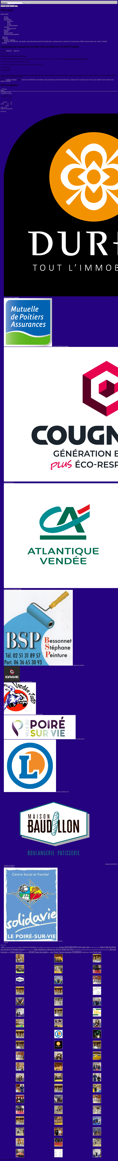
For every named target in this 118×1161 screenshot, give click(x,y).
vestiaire (6, 942)
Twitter (8, 6)
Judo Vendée (39, 714)
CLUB (37, 947)
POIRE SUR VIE (16, 952)
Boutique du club (11, 28)
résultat (27, 952)
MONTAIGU (96, 949)
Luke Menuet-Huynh (85, 949)
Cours (44, 947)
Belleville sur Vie (14, 947)
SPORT (82, 41)
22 (8, 103)
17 (11, 102)
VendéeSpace (85, 952)
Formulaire (53, 947)
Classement (32, 947)
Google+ (12, 6)
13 (4, 102)
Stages (8, 22)
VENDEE (104, 41)
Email (16, 6)
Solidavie (60, 941)
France (57, 947)
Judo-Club (85, 947)
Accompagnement (7, 947)
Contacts (6, 31)
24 (11, 103)
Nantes (108, 949)
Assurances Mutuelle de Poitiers (60, 346)
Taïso (95, 41)
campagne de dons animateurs (11, 34)
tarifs (52, 952)
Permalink (4, 42)
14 (6, 102)
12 (3, 102)
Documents (10, 21)
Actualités (6, 18)
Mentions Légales (8, 32)
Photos (8, 952)
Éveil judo (7, 41)
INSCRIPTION (14, 41)
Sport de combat (89, 41)
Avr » (5, 107)
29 (8, 105)
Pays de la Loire (75, 41)
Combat (41, 947)
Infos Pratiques (7, 19)
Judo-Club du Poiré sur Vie (95, 947)
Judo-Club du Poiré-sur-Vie (8, 4)
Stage (49, 952)
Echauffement (48, 947)
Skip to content (4, 14)
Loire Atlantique (77, 949)
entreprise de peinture (78, 665)
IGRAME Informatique (26, 681)
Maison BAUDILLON (111, 864)
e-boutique (6, 27)
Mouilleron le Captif (102, 949)
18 (1, 103)
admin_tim (5, 37)
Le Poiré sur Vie (66, 41)
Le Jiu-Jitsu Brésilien (12, 25)
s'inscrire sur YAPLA (9, 865)
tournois (99, 41)
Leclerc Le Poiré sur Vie (62, 791)
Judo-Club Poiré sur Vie (29, 949)
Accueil (6, 16)
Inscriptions (7, 30)
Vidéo (91, 952)
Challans (20, 947)
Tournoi (62, 952)
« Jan (2, 107)
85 (3, 947)
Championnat (25, 947)
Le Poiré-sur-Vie (80, 738)
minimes (91, 949)
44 (1, 947)
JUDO (79, 947)
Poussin (23, 952)
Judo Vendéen (22, 41)
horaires (61, 947)
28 (6, 105)
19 (3, 103)
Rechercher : (4, 3)
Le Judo (9, 24)
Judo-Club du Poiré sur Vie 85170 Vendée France (39, 41)
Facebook (3, 6)
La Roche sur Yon (57, 41)
